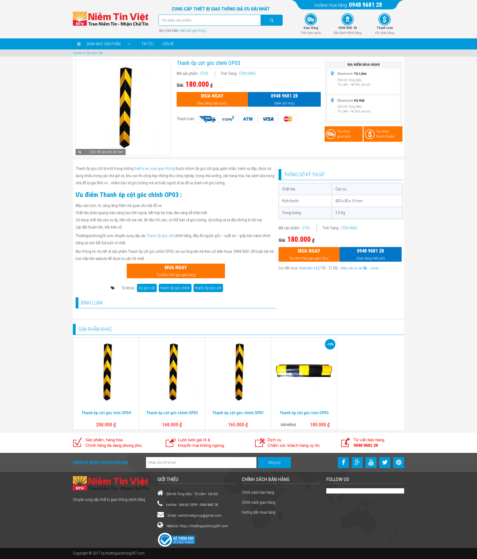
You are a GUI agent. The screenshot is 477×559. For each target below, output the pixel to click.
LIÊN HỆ (168, 44)
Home (77, 53)
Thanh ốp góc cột (160, 235)
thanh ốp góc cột (208, 288)
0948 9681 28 (365, 4)
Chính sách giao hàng (258, 502)
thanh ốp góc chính (175, 288)
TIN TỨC (148, 44)
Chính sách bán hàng (258, 492)
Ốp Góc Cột (94, 53)
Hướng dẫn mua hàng (258, 512)
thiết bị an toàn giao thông (154, 168)
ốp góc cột (147, 288)
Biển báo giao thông (193, 31)
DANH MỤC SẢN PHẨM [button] (103, 44)
